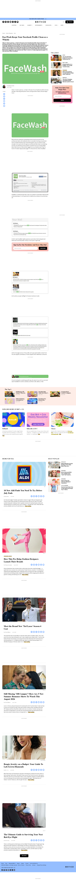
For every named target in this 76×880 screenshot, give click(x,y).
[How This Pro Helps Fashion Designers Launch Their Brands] (24, 541)
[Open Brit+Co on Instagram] (6, 870)
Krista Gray (7, 840)
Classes (53, 429)
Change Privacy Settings (41, 865)
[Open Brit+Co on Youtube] (8, 870)
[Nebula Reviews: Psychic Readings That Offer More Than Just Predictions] (54, 465)
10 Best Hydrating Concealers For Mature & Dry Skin (20, 399)
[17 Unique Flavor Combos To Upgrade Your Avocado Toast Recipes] (55, 394)
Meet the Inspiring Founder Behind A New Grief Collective (68, 73)
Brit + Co (6, 770)
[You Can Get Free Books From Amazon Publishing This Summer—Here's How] (56, 58)
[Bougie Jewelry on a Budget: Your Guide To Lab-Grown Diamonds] (56, 65)
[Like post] (4, 106)
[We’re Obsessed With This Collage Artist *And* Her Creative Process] (54, 474)
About (2, 863)
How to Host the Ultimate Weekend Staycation (65, 482)
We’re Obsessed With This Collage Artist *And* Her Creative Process (66, 474)
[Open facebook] (3, 22)
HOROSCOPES (48, 25)
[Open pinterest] (6, 22)
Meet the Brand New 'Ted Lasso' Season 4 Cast (22, 627)
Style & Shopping (9, 33)
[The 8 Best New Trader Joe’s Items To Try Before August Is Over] (32, 394)
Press (6, 863)
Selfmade (5, 429)
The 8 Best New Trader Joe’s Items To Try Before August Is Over (43, 392)
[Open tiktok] (15, 22)
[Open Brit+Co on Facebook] (2, 870)
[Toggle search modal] (63, 22)
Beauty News (65, 62)
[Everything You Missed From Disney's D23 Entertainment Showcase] (32, 401)
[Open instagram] (8, 22)
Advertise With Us (12, 863)
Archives (33, 865)
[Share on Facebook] (4, 94)
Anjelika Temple (11, 85)
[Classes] (62, 420)
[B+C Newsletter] (38, 420)
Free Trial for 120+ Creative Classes (36, 18)
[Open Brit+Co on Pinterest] (4, 870)
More (62, 25)
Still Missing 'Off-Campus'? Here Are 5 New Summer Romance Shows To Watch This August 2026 (21, 392)
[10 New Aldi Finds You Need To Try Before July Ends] (24, 474)
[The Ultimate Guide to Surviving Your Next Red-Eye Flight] (24, 815)
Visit (3, 435)
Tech (15, 33)
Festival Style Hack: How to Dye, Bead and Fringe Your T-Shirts (67, 488)
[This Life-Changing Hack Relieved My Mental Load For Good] (56, 80)
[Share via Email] (4, 101)
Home (3, 33)
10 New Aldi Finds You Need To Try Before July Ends (23, 491)
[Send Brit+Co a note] (18, 22)
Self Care (22, 25)
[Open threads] (13, 22)
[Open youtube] (10, 22)
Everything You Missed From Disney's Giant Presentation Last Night (42, 399)
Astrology (63, 462)
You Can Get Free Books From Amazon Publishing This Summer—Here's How (68, 58)
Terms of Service (21, 865)
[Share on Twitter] (4, 99)
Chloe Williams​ (7, 632)
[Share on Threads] (4, 103)
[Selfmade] (13, 420)
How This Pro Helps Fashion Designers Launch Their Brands (21, 560)
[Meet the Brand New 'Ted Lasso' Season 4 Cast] (24, 610)
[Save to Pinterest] (4, 96)
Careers (22, 863)
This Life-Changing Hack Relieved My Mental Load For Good (68, 80)
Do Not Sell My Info (34, 863)
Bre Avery (7, 496)
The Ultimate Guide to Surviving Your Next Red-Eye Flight (23, 835)
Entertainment (38, 25)
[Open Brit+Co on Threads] (10, 870)
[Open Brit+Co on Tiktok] (12, 870)
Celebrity (29, 25)
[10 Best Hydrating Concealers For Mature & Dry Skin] (10, 401)
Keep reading (28, 506)
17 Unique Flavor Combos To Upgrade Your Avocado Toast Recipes (66, 392)
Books (64, 55)
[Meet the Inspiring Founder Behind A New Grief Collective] (56, 73)
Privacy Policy (28, 865)
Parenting (65, 77)
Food (56, 25)
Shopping (14, 25)
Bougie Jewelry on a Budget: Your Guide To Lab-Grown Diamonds (67, 65)
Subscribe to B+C (32, 429)
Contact (26, 863)
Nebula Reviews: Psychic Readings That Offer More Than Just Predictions (67, 465)
